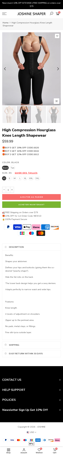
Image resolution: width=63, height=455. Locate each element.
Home (5, 22)
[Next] (58, 69)
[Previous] (5, 69)
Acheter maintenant (31, 204)
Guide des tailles (26, 173)
